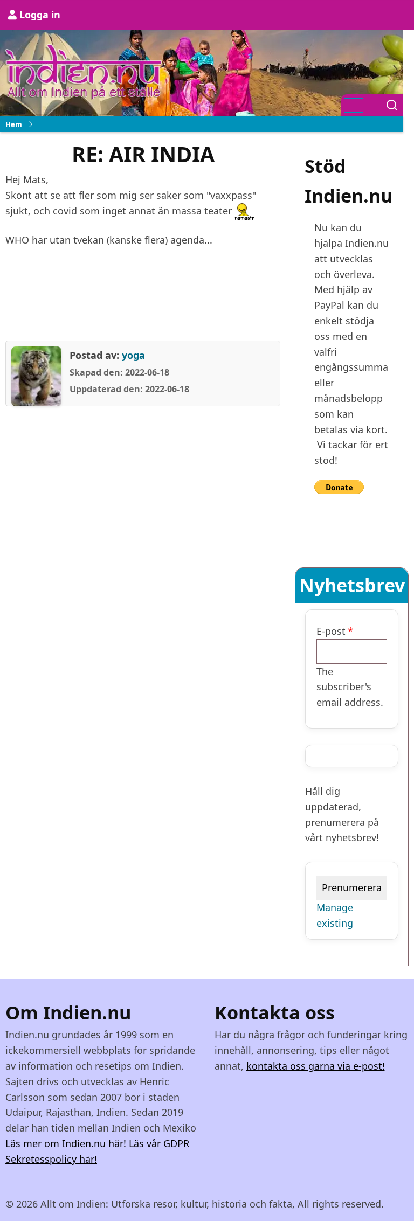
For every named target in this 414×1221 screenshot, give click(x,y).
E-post (331, 631)
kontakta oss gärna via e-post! (315, 1065)
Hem (13, 124)
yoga (133, 355)
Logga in (39, 14)
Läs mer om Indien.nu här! (65, 1143)
